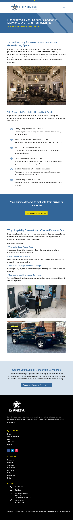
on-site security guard (35, 417)
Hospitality (10, 470)
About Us (10, 442)
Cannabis (10, 465)
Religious (10, 473)
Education (10, 460)
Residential (11, 475)
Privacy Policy (24, 511)
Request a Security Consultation (36, 385)
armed (56, 417)
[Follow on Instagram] (16, 450)
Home (9, 434)
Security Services (13, 436)
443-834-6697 (19, 487)
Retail (9, 478)
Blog (8, 439)
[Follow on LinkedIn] (12, 450)
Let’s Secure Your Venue (36, 213)
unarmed (10, 419)
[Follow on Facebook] (8, 450)
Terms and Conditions (35, 511)
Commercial (11, 462)
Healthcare (11, 468)
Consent (13, 511)
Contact (10, 444)
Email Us (18, 490)
